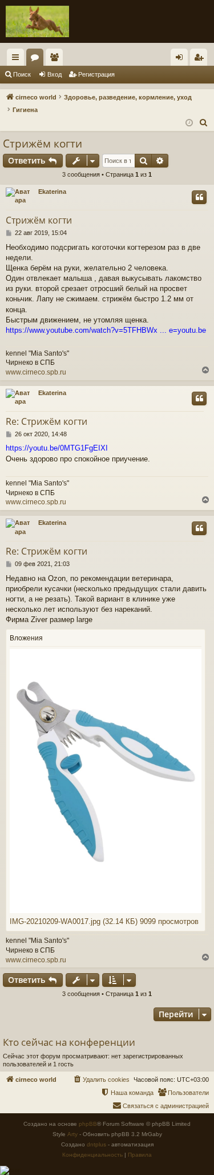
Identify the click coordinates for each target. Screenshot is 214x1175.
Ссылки (17, 59)
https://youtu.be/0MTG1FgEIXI (57, 448)
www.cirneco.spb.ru (36, 372)
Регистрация (96, 74)
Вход (54, 74)
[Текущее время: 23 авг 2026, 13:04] (189, 123)
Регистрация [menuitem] (201, 59)
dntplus (96, 1144)
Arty (72, 1134)
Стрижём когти (42, 143)
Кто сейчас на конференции (69, 1042)
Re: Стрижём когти (46, 421)
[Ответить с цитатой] (199, 197)
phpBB (88, 1124)
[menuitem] (204, 123)
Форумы (37, 59)
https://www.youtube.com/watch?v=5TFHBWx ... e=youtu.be (106, 330)
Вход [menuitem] (182, 59)
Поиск (22, 74)
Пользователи (56, 59)
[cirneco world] (37, 21)
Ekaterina (52, 191)
